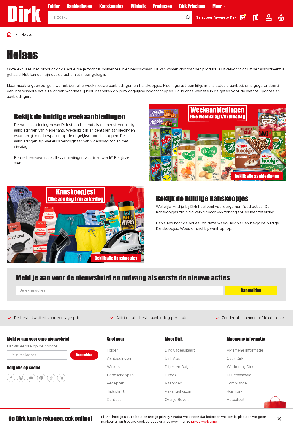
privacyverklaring (204, 421)
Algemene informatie (245, 350)
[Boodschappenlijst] (282, 17)
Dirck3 (170, 375)
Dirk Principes (192, 6)
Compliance (237, 383)
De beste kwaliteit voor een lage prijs (47, 318)
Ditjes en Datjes (179, 367)
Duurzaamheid (239, 375)
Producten (162, 6)
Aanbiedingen (79, 6)
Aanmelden (251, 290)
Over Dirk (235, 358)
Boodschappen (120, 375)
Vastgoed (173, 383)
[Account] (269, 17)
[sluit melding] (279, 419)
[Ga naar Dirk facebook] (11, 378)
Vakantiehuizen (178, 391)
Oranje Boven (177, 400)
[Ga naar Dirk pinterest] (41, 378)
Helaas (27, 34)
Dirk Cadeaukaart (180, 350)
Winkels (138, 6)
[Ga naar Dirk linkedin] (61, 378)
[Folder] (257, 17)
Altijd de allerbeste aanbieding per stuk (151, 318)
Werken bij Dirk (240, 367)
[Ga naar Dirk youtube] (31, 378)
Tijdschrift (116, 391)
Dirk (24, 14)
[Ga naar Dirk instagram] (21, 378)
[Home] (9, 34)
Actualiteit (236, 400)
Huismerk (234, 391)
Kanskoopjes (111, 6)
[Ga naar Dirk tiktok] (51, 378)
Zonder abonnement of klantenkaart (254, 318)
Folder (54, 6)
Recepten (115, 383)
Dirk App (173, 358)
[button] (221, 17)
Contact (114, 400)
